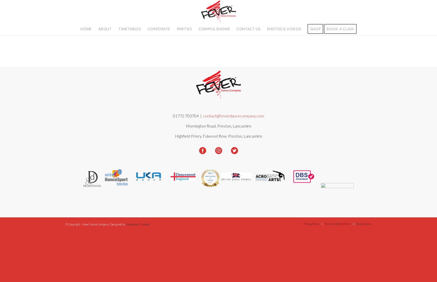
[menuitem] (86, 29)
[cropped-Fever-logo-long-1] (218, 11)
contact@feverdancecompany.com (233, 115)
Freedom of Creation (138, 224)
